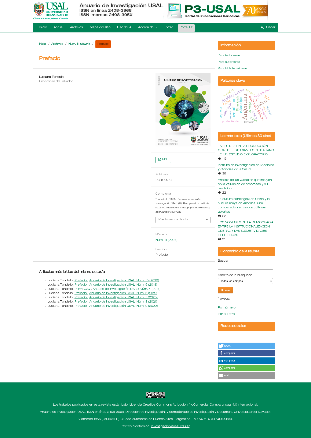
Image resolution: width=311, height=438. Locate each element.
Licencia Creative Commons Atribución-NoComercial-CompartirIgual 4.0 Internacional (193, 404)
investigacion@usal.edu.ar (170, 426)
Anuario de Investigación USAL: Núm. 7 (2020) (123, 297)
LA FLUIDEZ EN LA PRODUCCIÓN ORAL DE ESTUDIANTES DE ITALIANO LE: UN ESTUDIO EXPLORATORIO (246, 150)
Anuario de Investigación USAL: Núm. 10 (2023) (124, 280)
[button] (246, 346)
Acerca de (146, 27)
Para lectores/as (229, 55)
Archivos (76, 27)
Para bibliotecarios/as (232, 68)
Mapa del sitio (100, 27)
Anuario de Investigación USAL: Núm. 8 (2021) (123, 301)
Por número (226, 307)
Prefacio (81, 280)
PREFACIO (82, 289)
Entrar (168, 27)
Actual (58, 27)
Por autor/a (226, 314)
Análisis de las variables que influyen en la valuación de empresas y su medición (245, 184)
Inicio (43, 27)
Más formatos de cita (173, 219)
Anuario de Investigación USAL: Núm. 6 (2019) (123, 293)
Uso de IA (124, 27)
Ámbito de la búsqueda (235, 275)
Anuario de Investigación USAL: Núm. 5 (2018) (123, 284)
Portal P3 (186, 27)
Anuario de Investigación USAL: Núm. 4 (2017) (126, 289)
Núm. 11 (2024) (79, 44)
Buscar (269, 27)
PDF (164, 159)
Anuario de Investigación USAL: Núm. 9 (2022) (123, 306)
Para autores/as (229, 62)
